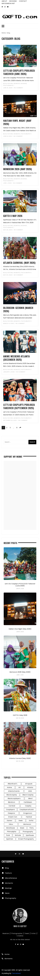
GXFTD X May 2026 (12, 216)
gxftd (31, 820)
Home (7, 954)
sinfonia (18, 835)
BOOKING (13, 1)
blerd (30, 798)
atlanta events (14, 791)
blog (5, 83)
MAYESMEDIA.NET (8, 3)
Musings (24, 83)
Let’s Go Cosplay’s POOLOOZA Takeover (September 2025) (19, 406)
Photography (8, 85)
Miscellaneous (11, 878)
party (32, 828)
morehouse (10, 828)
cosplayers (10, 809)
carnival (12, 806)
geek (21, 820)
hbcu (11, 824)
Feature (10, 83)
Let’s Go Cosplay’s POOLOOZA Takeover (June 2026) (19, 72)
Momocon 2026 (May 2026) (17, 169)
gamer (9, 820)
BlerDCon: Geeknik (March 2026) (18, 309)
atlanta (30, 787)
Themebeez (16, 973)
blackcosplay (12, 795)
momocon (27, 824)
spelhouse (30, 835)
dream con (12, 817)
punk (8, 835)
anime (9, 787)
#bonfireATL (12, 784)
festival (29, 817)
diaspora (11, 813)
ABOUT (4, 1)
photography (28, 831)
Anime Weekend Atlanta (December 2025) (16, 357)
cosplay (28, 806)
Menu (20, 26)
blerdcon (11, 802)
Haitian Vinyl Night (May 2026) (17, 122)
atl (19, 787)
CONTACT (23, 1)
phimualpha (11, 831)
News (7, 893)
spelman (9, 839)
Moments (17, 83)
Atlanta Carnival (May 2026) (19, 263)
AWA (30, 791)
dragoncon (27, 813)
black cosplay (28, 795)
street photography (26, 839)
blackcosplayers (14, 798)
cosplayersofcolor (27, 809)
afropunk (28, 784)
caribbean (28, 802)
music (22, 828)
